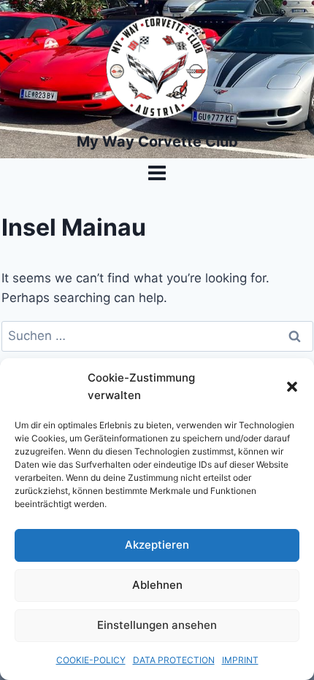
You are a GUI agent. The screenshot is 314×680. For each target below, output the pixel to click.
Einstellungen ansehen (157, 625)
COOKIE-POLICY (91, 659)
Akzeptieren (157, 545)
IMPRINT (240, 659)
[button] (292, 386)
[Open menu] (157, 172)
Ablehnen (157, 585)
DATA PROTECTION (174, 659)
